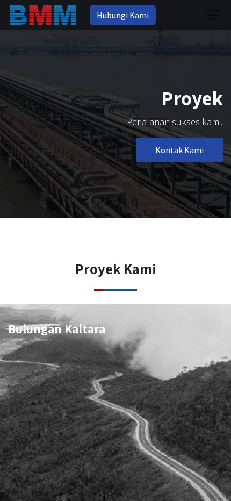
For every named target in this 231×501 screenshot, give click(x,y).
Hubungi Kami (123, 15)
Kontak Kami (179, 150)
